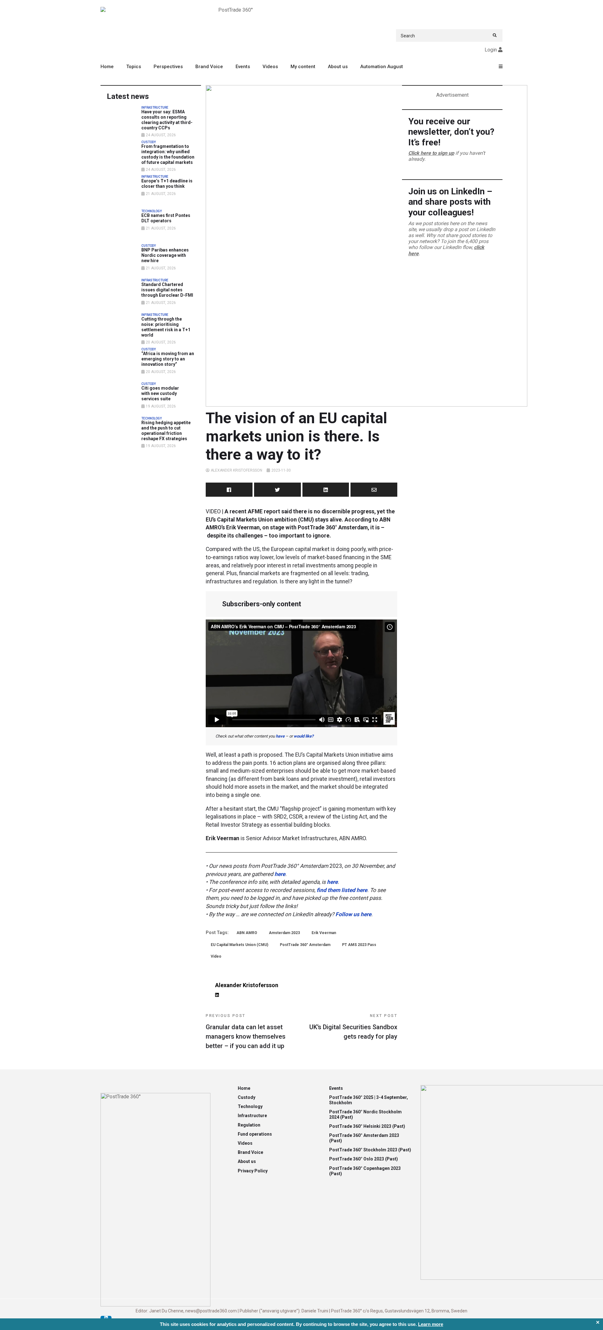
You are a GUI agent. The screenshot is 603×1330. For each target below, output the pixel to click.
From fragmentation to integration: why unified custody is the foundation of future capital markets (167, 154)
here (279, 874)
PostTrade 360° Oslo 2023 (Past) (363, 1158)
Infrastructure (252, 1115)
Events (243, 66)
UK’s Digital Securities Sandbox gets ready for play (353, 1027)
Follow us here (353, 914)
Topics (133, 66)
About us (338, 66)
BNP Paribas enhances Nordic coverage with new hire (165, 255)
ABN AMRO (246, 933)
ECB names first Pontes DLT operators (165, 218)
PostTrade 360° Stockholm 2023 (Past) (370, 1149)
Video (216, 956)
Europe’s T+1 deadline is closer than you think (167, 183)
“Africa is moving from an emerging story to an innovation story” (167, 359)
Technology (250, 1106)
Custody (246, 1097)
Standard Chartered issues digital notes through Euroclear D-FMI (167, 290)
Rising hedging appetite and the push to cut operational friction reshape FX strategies (166, 430)
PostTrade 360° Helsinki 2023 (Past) (367, 1126)
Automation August (381, 66)
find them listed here (342, 890)
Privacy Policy (253, 1170)
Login (491, 50)
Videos (270, 66)
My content (303, 66)
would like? (303, 736)
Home (107, 66)
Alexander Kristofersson (236, 470)
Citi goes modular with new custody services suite (160, 393)
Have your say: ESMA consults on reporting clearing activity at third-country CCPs (167, 119)
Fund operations (255, 1134)
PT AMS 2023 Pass (359, 945)
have (280, 736)
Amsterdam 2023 (284, 933)
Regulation (249, 1124)
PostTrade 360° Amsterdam (305, 945)
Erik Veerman (324, 933)
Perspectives (168, 66)
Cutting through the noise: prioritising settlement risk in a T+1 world (165, 326)
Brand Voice (209, 66)
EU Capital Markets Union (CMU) (239, 945)
